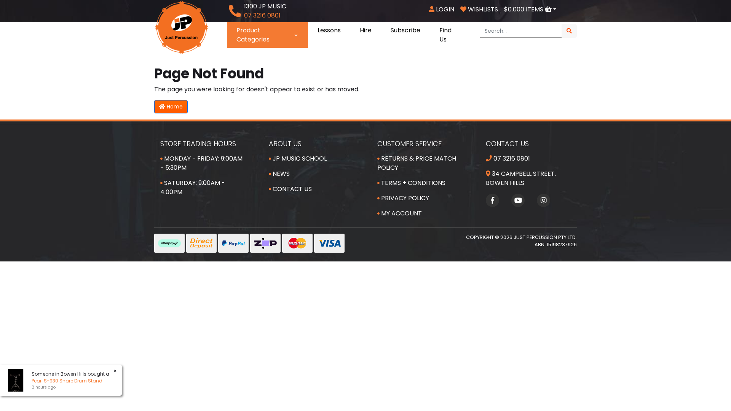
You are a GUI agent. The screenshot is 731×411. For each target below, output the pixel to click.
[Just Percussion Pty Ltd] (181, 26)
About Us (285, 143)
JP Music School (299, 158)
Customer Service (409, 143)
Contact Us (291, 189)
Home (174, 106)
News (280, 173)
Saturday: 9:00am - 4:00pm (192, 187)
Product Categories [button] (253, 35)
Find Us (445, 35)
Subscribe (405, 30)
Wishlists (482, 9)
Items (524, 9)
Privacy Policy (404, 198)
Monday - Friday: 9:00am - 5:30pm (201, 163)
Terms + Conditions (412, 182)
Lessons (329, 30)
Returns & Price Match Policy (416, 163)
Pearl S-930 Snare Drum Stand (67, 381)
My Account (401, 213)
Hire (366, 30)
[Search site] (569, 31)
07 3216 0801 (511, 158)
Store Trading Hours (198, 143)
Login (444, 9)
